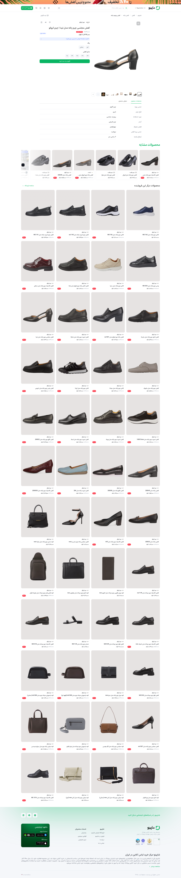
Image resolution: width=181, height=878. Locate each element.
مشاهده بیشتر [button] (155, 866)
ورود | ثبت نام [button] (26, 8)
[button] (49, 8)
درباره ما (102, 840)
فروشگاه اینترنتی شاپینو (97, 833)
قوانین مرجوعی (82, 836)
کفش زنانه (126, 15)
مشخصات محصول (136, 101)
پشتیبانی (83, 833)
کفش (133, 15)
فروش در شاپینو (99, 836)
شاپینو (139, 15)
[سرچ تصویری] (59, 8)
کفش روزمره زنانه (115, 15)
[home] (154, 8)
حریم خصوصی (82, 840)
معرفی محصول (122, 101)
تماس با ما (101, 843)
